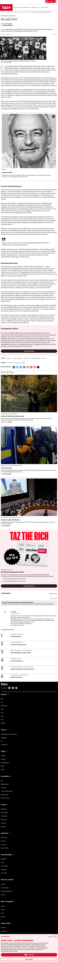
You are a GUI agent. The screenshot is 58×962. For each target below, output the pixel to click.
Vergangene (4, 869)
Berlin (2, 716)
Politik (2, 698)
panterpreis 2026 (5, 798)
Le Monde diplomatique (6, 891)
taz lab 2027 (4, 873)
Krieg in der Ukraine (24, 12)
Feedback (3, 927)
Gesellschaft (10, 12)
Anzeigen (3, 916)
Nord (2, 719)
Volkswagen (4, 737)
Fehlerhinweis (18, 362)
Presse (2, 769)
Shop (2, 913)
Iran (2, 741)
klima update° (4, 816)
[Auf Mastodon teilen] (17, 367)
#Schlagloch (9, 358)
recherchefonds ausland (7, 791)
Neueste (51, 593)
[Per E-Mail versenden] (14, 367)
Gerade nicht (50, 936)
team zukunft (4, 837)
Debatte (16, 12)
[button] (56, 1)
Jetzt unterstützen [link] (29, 351)
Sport (2, 712)
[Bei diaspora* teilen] (31, 367)
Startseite (3, 12)
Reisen (2, 906)
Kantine (3, 909)
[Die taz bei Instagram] (16, 688)
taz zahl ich (3, 787)
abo (2, 780)
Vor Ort (2, 862)
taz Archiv (3, 895)
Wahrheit (3, 723)
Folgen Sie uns (4, 688)
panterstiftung (4, 794)
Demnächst (4, 859)
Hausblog (3, 759)
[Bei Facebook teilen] (24, 367)
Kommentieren (10, 362)
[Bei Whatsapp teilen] (28, 367)
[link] (22, 7)
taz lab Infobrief (4, 848)
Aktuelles (3, 755)
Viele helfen (42, 91)
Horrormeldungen (6, 105)
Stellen (2, 766)
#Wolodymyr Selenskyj (36, 358)
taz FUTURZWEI (5, 887)
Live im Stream (4, 866)
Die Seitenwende (5, 762)
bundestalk (3, 809)
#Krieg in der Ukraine (18, 358)
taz (4, 684)
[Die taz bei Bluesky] (13, 688)
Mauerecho (3, 819)
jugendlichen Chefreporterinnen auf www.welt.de (39, 80)
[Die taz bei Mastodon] (9, 688)
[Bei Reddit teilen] (34, 367)
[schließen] (55, 936)
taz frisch (3, 841)
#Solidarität (26, 358)
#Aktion (44, 358)
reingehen (3, 826)
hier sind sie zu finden (48, 604)
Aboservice (3, 931)
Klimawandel (4, 744)
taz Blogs (3, 884)
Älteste (55, 593)
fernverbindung (4, 812)
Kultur (2, 709)
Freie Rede (3, 823)
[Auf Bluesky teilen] (21, 367)
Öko (2, 702)
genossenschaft (5, 784)
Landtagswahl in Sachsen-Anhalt (9, 734)
